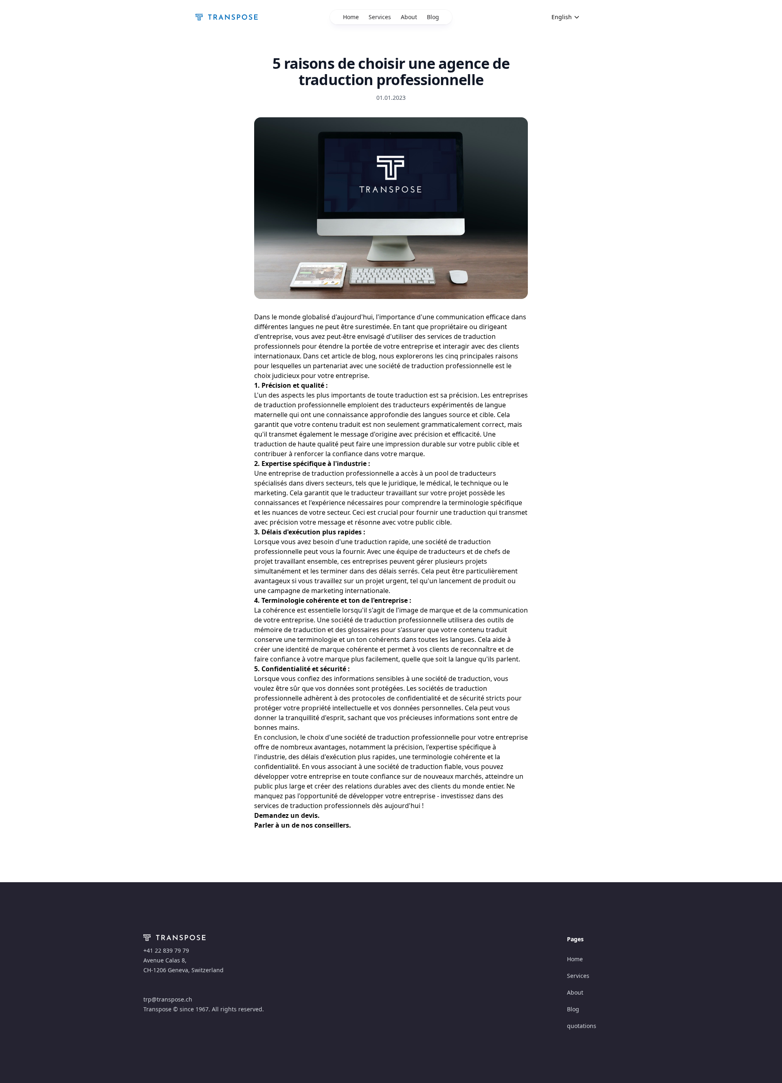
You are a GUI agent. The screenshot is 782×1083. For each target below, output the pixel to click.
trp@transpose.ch (167, 999)
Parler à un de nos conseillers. (302, 825)
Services (380, 17)
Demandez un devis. (287, 815)
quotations (581, 1026)
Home (351, 17)
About (409, 17)
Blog (433, 17)
